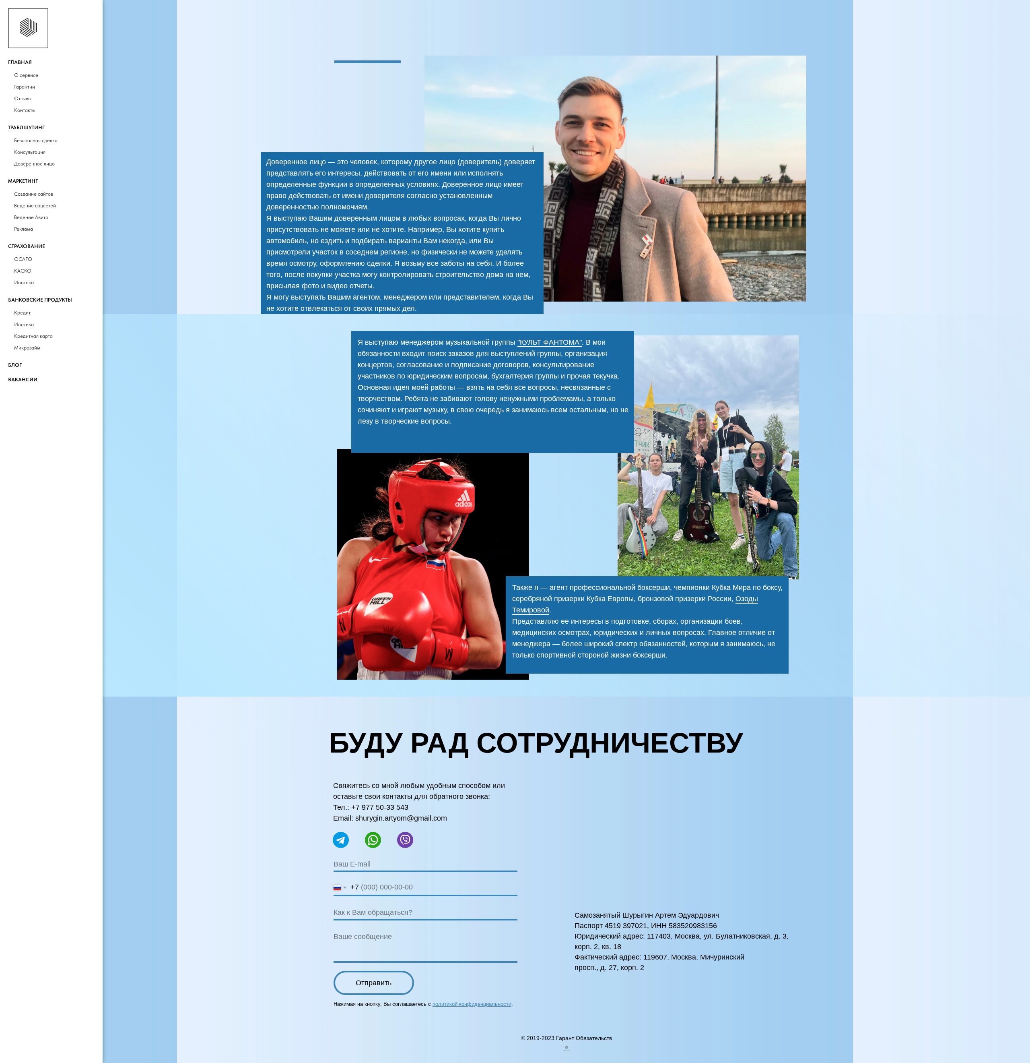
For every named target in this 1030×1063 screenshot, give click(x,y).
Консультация (29, 152)
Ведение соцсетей (35, 206)
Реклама (23, 229)
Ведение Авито (31, 217)
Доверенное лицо (34, 164)
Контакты (24, 110)
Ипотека (24, 282)
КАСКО (22, 271)
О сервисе (26, 75)
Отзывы (22, 98)
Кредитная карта (33, 336)
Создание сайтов (33, 194)
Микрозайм (27, 348)
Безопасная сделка (36, 140)
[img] (433, 564)
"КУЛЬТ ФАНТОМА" (549, 342)
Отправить (373, 983)
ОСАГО (23, 259)
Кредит (22, 313)
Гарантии (24, 87)
